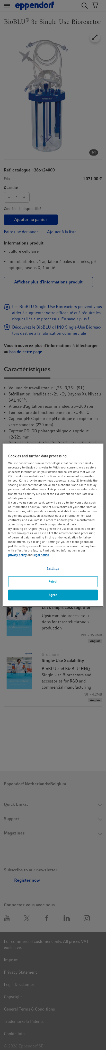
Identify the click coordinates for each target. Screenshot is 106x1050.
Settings (53, 568)
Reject (52, 581)
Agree (53, 595)
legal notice (41, 555)
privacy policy (17, 555)
